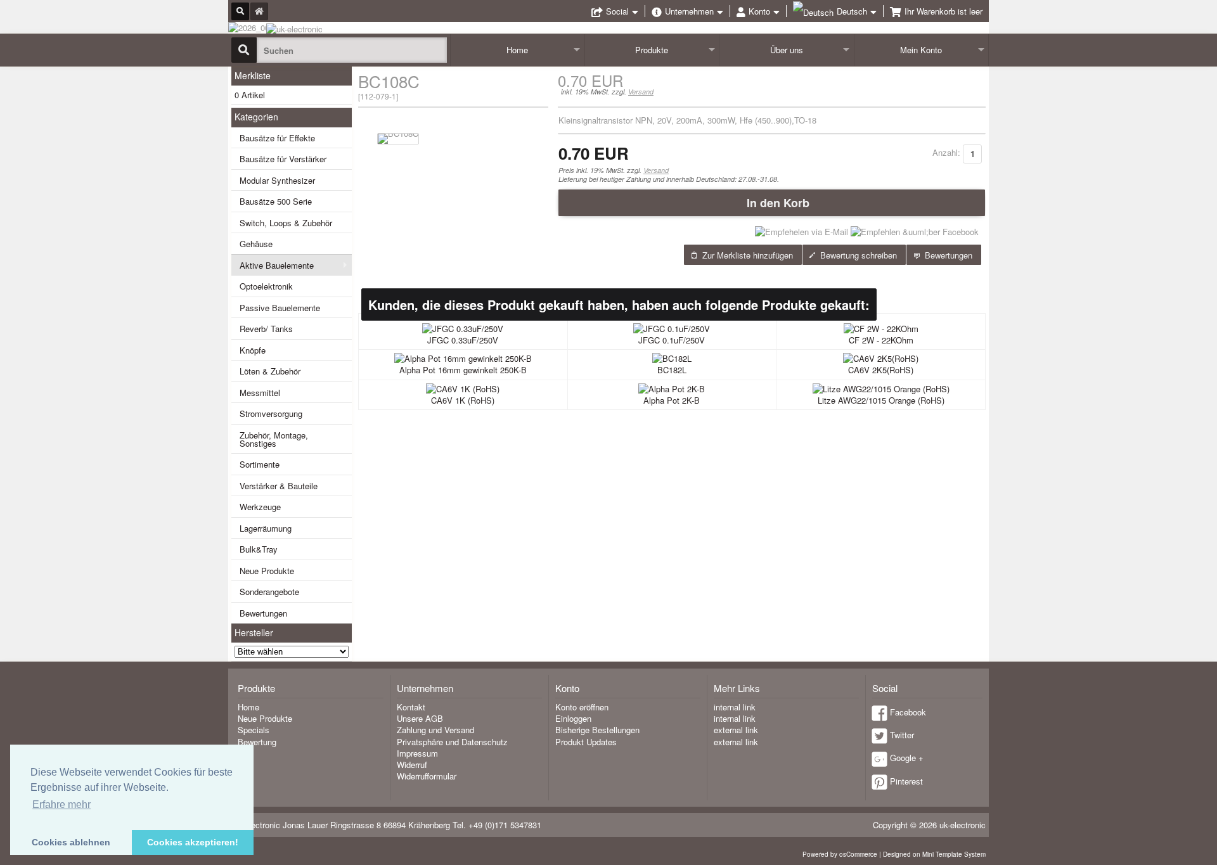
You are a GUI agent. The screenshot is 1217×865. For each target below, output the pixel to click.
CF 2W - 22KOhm (881, 340)
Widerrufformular (426, 776)
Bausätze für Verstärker (283, 159)
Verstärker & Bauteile (279, 486)
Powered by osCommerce (839, 854)
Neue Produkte (267, 571)
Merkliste (253, 75)
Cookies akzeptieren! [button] (192, 842)
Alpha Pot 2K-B (671, 400)
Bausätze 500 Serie (276, 201)
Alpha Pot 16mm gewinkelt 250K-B (463, 370)
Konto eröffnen (581, 707)
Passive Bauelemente (280, 308)
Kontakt (411, 707)
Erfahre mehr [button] (61, 804)
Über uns (786, 50)
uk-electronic (962, 825)
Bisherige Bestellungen (597, 730)
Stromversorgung (271, 413)
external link (736, 730)
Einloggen (573, 718)
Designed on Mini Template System (934, 854)
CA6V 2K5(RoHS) (880, 370)
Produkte (651, 50)
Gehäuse (256, 244)
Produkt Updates (586, 742)
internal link (735, 707)
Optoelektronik (266, 286)
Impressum (417, 753)
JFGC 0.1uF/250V (671, 340)
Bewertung (257, 742)
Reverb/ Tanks (266, 329)
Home (517, 50)
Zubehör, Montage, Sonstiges (274, 439)
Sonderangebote (269, 592)
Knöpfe (253, 350)
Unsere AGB (420, 718)
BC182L (671, 370)
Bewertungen (263, 613)
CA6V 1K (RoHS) (462, 400)
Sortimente (260, 464)
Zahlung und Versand (435, 730)
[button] (771, 202)
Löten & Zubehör (270, 371)
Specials (253, 730)
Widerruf (412, 765)
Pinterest (906, 781)
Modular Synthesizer (277, 180)
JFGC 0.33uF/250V (462, 340)
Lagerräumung (266, 528)
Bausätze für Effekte (277, 138)
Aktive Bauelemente (277, 265)
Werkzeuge (260, 507)
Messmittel (260, 393)
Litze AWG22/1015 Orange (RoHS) (881, 400)
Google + (907, 758)
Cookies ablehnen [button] (71, 842)
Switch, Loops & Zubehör (286, 223)
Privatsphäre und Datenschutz (452, 742)
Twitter (902, 735)
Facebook (908, 712)
